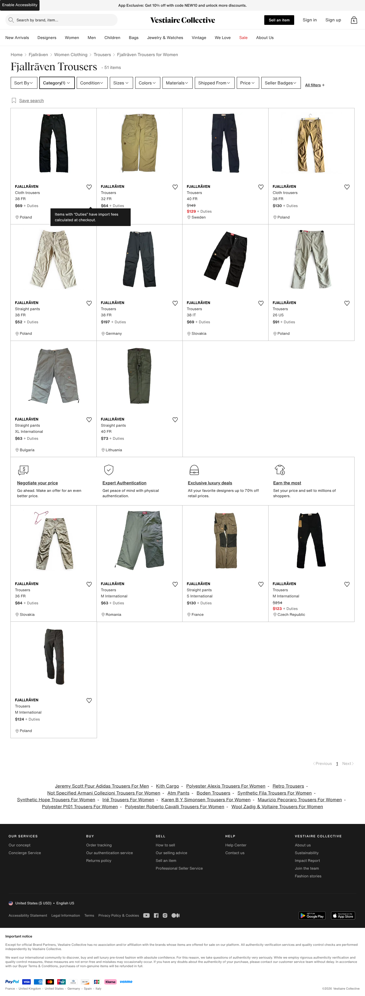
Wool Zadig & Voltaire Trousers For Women (277, 806)
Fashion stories (308, 876)
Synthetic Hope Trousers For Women (56, 799)
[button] (354, 20)
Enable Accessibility (19, 5)
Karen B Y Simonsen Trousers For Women (206, 799)
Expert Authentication (125, 483)
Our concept (19, 845)
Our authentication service (109, 853)
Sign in (310, 20)
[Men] (100, 38)
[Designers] (61, 38)
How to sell (165, 845)
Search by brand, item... (37, 20)
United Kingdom (30, 989)
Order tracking (99, 845)
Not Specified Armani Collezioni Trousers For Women (103, 793)
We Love (223, 38)
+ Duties (31, 205)
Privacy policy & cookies (118, 915)
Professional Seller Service (179, 868)
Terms (89, 915)
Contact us (234, 853)
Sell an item (279, 20)
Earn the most (287, 483)
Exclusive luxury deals (210, 483)
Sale (243, 38)
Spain (88, 989)
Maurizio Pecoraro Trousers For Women (300, 799)
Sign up (333, 20)
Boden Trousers (213, 793)
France (10, 989)
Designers (46, 38)
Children (112, 38)
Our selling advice (171, 853)
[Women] (83, 38)
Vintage (199, 38)
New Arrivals (17, 38)
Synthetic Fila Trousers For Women (275, 793)
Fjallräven (38, 54)
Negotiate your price (37, 483)
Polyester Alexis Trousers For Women (226, 786)
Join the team (307, 868)
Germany (73, 989)
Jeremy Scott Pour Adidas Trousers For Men (102, 786)
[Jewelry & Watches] (187, 38)
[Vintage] (210, 38)
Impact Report (307, 860)
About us (303, 845)
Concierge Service (25, 853)
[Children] (124, 38)
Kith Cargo (167, 786)
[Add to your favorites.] (89, 187)
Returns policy (98, 860)
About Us (265, 38)
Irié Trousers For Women (128, 799)
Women (72, 38)
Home (16, 54)
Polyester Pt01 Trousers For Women (80, 806)
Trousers (102, 54)
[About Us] (278, 38)
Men (92, 38)
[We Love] (235, 38)
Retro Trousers (288, 786)
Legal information (65, 915)
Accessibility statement (28, 915)
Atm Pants (178, 793)
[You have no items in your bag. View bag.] (354, 20)
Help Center (235, 845)
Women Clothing (71, 54)
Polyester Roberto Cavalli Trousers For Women (174, 806)
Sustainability (307, 853)
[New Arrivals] (33, 38)
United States (54, 989)
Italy (99, 989)
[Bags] (143, 38)
